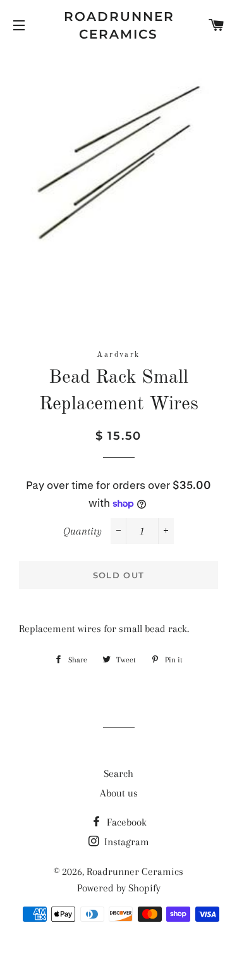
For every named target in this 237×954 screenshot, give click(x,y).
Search (118, 773)
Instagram (125, 842)
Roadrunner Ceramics (118, 25)
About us (119, 793)
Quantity (82, 531)
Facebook (125, 822)
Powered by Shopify (119, 888)
